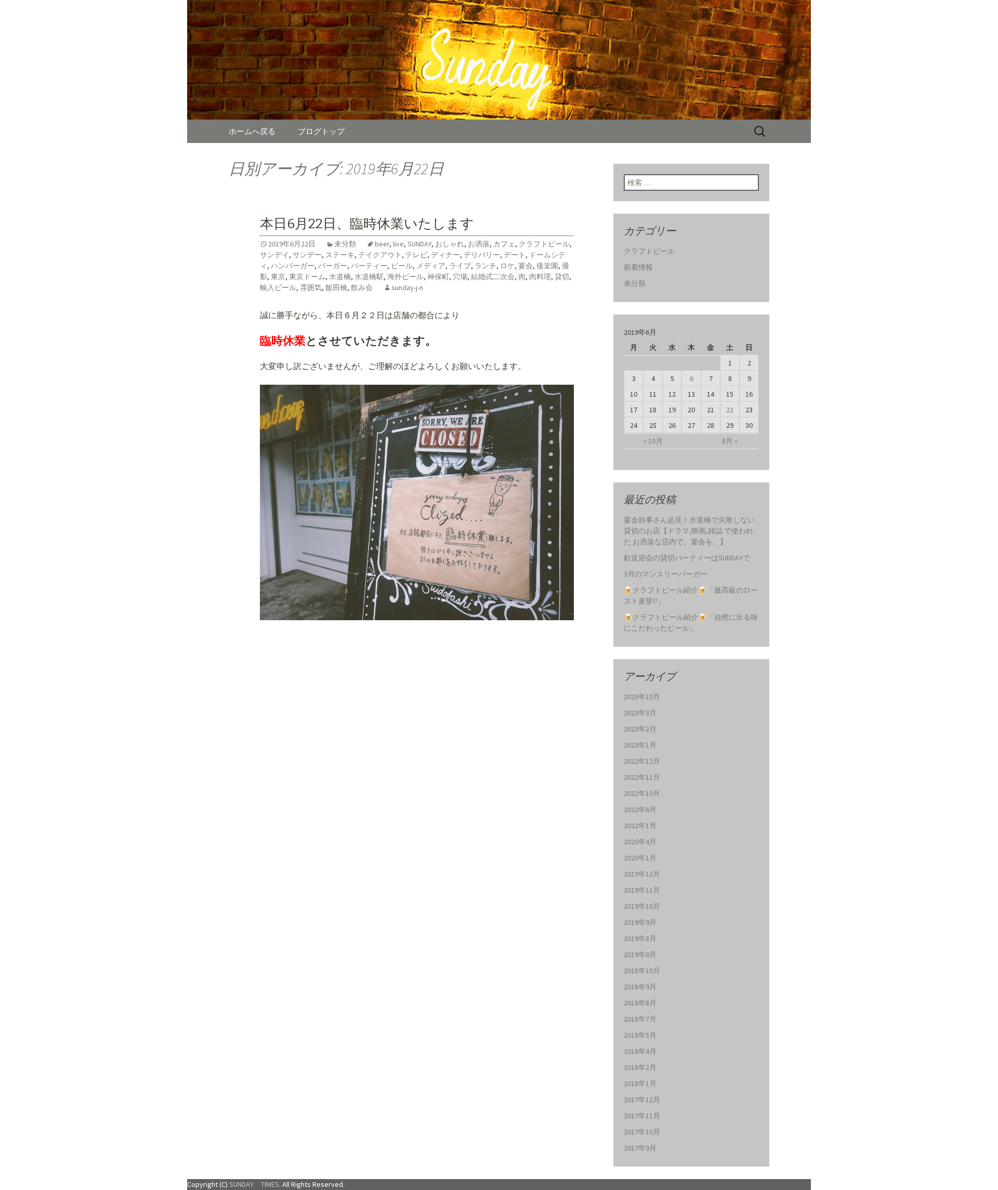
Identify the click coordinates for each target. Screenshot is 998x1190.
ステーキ (339, 254)
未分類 (345, 244)
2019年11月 (642, 890)
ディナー (445, 254)
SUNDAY (419, 244)
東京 (278, 276)
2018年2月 (640, 1067)
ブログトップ (321, 131)
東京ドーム (307, 276)
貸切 (562, 276)
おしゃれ (449, 244)
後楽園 (547, 265)
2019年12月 (642, 874)
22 (729, 409)
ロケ (507, 265)
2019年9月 (640, 922)
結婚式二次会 (493, 276)
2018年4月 (640, 1051)
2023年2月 (640, 729)
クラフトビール (544, 244)
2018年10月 (642, 970)
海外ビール (405, 276)
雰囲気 (311, 287)
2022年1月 (640, 825)
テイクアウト (380, 254)
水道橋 (340, 276)
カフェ (504, 244)
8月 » (730, 441)
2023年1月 (640, 745)
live (398, 244)
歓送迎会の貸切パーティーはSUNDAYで (687, 558)
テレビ (416, 254)
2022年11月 (642, 777)
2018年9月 (640, 986)
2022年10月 (642, 793)
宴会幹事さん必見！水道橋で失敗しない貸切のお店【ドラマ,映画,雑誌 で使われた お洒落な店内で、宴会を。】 (689, 530)
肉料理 (540, 276)
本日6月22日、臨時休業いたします (367, 224)
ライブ (460, 265)
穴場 (460, 276)
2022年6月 (640, 809)
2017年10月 (642, 1131)
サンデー (307, 254)
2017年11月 (642, 1115)
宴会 (525, 265)
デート (515, 254)
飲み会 (362, 287)
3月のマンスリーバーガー (665, 574)
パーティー (369, 265)
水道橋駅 (369, 276)
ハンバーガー (292, 265)
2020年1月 (640, 857)
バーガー (332, 265)
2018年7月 (640, 1019)
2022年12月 (642, 761)
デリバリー (482, 254)
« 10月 (653, 441)
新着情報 (638, 267)
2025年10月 (642, 696)
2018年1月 (640, 1083)
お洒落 (479, 244)
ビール (402, 265)
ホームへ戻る (252, 131)
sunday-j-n (407, 287)
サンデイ (274, 254)
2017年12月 (642, 1099)
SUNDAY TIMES (254, 1184)
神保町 (438, 276)
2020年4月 (640, 841)
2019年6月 (640, 954)
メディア (430, 265)
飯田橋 (336, 287)
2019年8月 (640, 938)
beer (382, 244)
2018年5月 (640, 1035)
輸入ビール (278, 287)
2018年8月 (640, 1003)
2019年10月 (642, 906)
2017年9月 (640, 1148)
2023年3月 (640, 712)
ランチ (485, 265)
